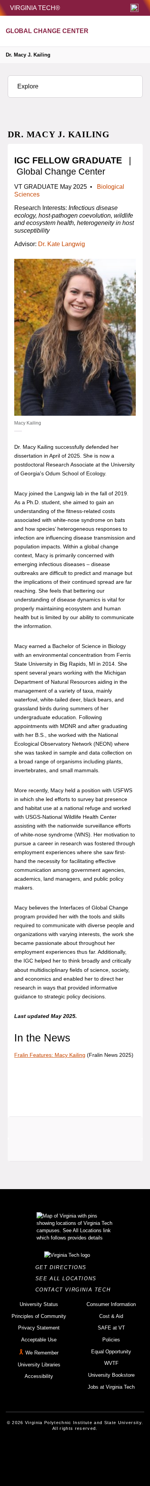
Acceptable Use (39, 1340)
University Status (39, 1304)
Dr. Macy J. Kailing (28, 55)
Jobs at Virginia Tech (111, 1387)
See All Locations (68, 1278)
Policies (111, 1340)
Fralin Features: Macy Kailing (49, 1055)
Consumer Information (111, 1304)
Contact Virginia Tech (75, 1290)
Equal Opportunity (111, 1351)
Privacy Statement (39, 1328)
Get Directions (63, 1267)
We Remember (41, 1353)
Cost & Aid (111, 1316)
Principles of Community (39, 1316)
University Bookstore (111, 1375)
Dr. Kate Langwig (61, 243)
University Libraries (39, 1365)
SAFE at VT (111, 1328)
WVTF (111, 1363)
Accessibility (39, 1376)
